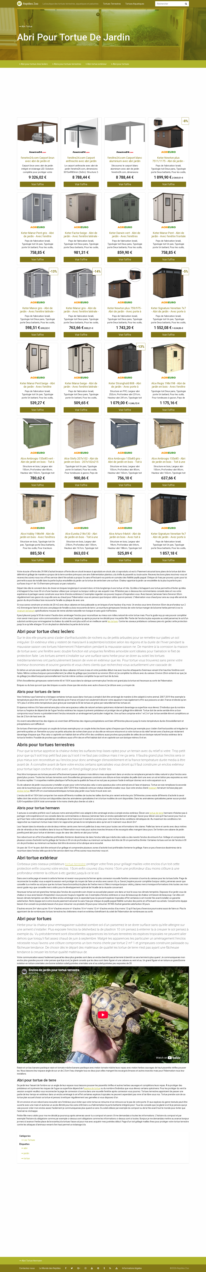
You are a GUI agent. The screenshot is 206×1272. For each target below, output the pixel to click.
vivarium (153, 788)
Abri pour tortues (120, 64)
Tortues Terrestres (112, 4)
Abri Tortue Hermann (31, 1260)
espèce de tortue (92, 1088)
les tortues (113, 621)
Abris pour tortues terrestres (67, 64)
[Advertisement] (103, 93)
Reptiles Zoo (30, 3)
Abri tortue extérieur (97, 64)
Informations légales (132, 1268)
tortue (26, 1158)
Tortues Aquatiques (134, 4)
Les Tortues (29, 1140)
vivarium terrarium (26, 611)
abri (25, 1148)
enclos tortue (23, 791)
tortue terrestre (75, 864)
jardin (26, 1153)
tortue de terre (156, 813)
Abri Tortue (26, 26)
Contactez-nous (27, 1268)
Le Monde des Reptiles (50, 1268)
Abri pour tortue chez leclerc (34, 64)
